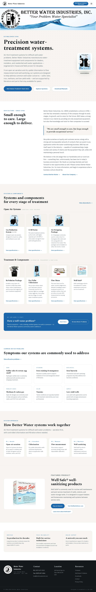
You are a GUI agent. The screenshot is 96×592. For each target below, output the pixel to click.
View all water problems (12, 359)
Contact (77, 579)
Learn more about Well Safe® (62, 511)
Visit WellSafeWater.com (75, 506)
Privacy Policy (79, 582)
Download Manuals (61, 89)
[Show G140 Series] (82, 67)
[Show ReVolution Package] (85, 67)
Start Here (63, 322)
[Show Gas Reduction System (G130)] (80, 67)
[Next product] (89, 61)
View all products (85, 203)
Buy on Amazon (57, 506)
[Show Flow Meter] (87, 67)
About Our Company (69, 174)
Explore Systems (42, 89)
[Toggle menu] (91, 4)
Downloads (78, 576)
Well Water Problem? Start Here (18, 89)
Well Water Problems (81, 573)
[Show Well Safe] (88, 67)
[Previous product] (80, 61)
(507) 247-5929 (40, 570)
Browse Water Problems (79, 322)
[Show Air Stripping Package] (83, 67)
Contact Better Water (52, 174)
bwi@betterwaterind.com (40, 576)
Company (77, 570)
